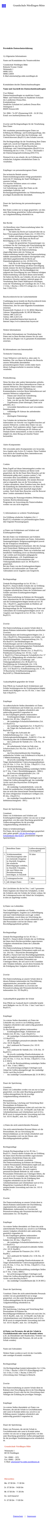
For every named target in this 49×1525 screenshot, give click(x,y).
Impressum (31, 1516)
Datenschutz (18, 1516)
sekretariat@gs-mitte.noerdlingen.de (25, 1462)
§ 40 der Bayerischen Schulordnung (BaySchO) (19, 834)
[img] (24, 23)
